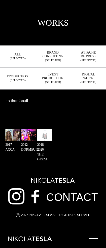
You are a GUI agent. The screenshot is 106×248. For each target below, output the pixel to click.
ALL (17, 56)
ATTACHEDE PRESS (88, 56)
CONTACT (72, 197)
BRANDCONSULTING (52, 56)
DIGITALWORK (88, 78)
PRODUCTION (17, 78)
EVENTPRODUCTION (53, 78)
